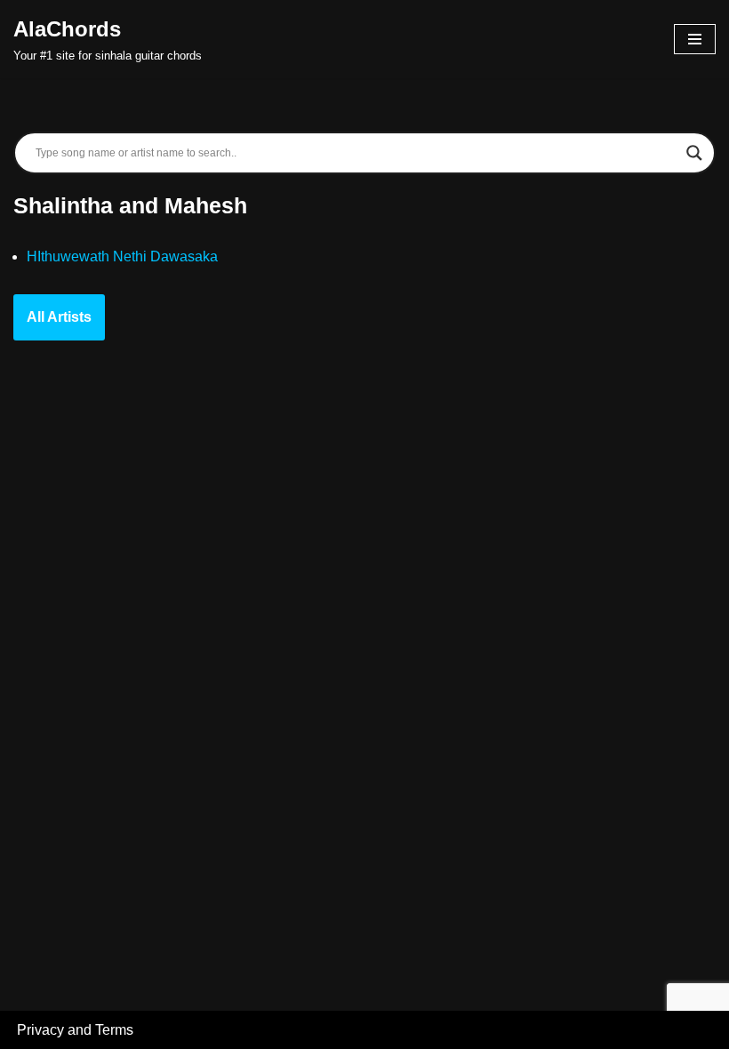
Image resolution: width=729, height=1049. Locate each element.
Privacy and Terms (75, 1029)
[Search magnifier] (694, 152)
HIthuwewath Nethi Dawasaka (122, 256)
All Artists (59, 316)
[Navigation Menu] (695, 39)
